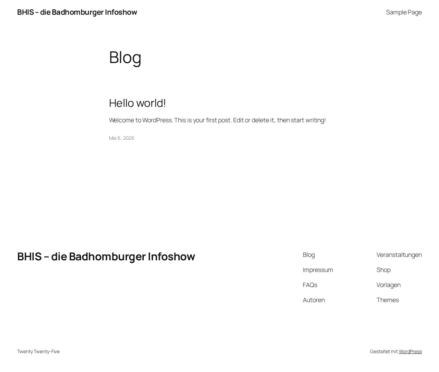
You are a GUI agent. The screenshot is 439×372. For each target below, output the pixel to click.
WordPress (410, 351)
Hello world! (138, 103)
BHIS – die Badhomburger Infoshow (77, 12)
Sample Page (404, 12)
